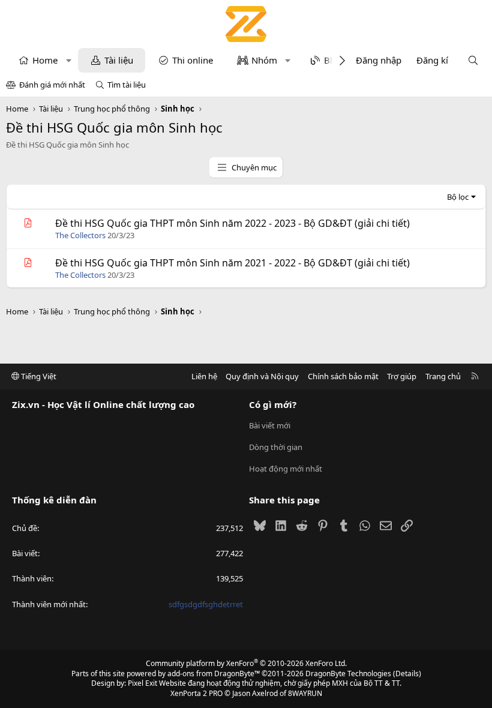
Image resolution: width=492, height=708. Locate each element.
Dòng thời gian (275, 447)
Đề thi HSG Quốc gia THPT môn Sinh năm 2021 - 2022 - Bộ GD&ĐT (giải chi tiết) (232, 262)
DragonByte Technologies (348, 673)
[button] (68, 60)
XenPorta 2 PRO (196, 693)
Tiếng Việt (37, 376)
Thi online (192, 60)
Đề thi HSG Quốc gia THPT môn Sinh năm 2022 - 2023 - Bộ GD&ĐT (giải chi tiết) (232, 223)
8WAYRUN (305, 693)
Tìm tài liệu (126, 84)
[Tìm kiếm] (473, 60)
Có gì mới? (272, 404)
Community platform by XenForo (246, 663)
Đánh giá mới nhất (52, 84)
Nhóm (264, 60)
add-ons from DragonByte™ (213, 673)
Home (45, 60)
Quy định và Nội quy (262, 376)
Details (407, 673)
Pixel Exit (142, 683)
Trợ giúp (401, 376)
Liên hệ (204, 376)
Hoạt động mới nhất (285, 468)
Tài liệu (118, 60)
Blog (333, 60)
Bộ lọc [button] (458, 196)
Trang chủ (443, 376)
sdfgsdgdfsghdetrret (206, 604)
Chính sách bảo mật (343, 376)
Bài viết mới (269, 425)
